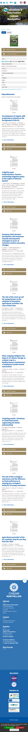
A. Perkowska (14, 124)
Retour (8, 29)
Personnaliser (14, 730)
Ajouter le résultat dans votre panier (10, 97)
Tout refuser (20, 727)
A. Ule (9, 249)
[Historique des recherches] (15, 2)
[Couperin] (14, 710)
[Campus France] (14, 684)
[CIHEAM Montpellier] (14, 590)
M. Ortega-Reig (15, 183)
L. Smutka (10, 544)
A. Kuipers (4, 247)
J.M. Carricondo (10, 185)
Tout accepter (10, 727)
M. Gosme (9, 369)
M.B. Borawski (12, 123)
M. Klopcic (14, 249)
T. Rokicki (8, 124)
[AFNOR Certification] (14, 678)
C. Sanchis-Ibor (6, 183)
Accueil (3, 29)
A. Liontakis (5, 308)
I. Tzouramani (18, 308)
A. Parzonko (20, 123)
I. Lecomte (21, 369)
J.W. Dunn (21, 124)
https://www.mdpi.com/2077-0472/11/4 (11, 89)
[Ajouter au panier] (4, 49)
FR (20, 2)
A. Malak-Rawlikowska (14, 247)
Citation (9, 32)
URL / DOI (9, 149)
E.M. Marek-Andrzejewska (8, 427)
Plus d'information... (9, 140)
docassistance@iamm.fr (9, 620)
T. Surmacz (13, 488)
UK (24, 2)
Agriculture (5, 61)
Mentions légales (14, 720)
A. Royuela (13, 186)
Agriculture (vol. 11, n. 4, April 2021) (14, 126)
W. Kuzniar (20, 488)
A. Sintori (11, 308)
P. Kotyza (16, 544)
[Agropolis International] (14, 705)
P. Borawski (5, 123)
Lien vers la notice (12, 54)
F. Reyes (4, 369)
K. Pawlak (4, 544)
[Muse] (14, 695)
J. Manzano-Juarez (19, 185)
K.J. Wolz (15, 369)
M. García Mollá (6, 186)
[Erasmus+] (14, 700)
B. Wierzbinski (5, 488)
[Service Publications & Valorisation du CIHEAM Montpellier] (6, 9)
